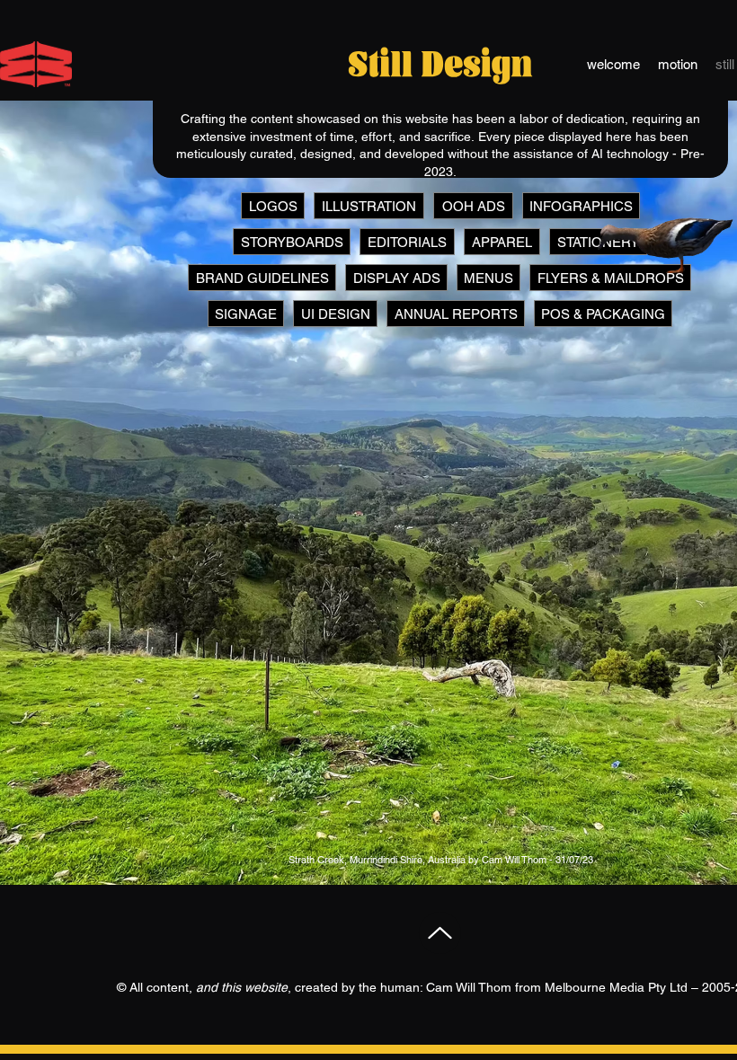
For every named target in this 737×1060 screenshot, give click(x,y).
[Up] (440, 933)
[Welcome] (36, 64)
